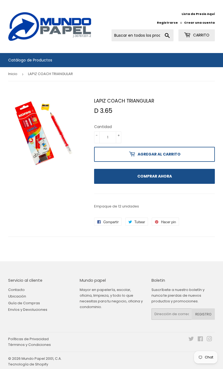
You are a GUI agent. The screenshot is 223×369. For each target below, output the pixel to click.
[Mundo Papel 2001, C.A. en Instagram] (209, 339)
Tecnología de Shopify (28, 364)
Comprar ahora (154, 176)
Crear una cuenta (199, 22)
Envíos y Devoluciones (27, 309)
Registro (203, 314)
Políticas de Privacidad (28, 339)
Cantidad (103, 126)
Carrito (200, 35)
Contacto (16, 289)
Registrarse (167, 22)
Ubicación (17, 296)
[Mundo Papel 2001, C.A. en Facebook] (200, 339)
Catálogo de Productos (30, 60)
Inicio (12, 73)
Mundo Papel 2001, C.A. (41, 358)
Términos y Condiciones (29, 344)
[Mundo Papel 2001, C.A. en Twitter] (191, 339)
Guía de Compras (24, 303)
